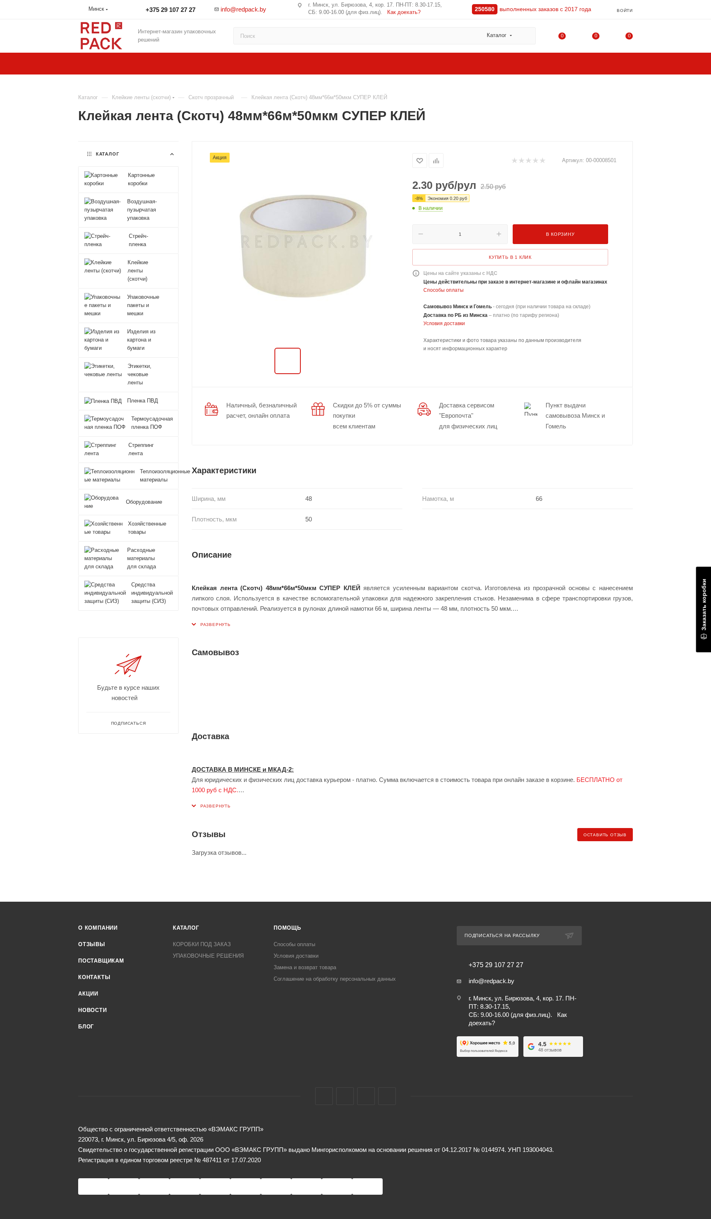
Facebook (324, 1096)
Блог (86, 1027)
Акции (88, 994)
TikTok (387, 1096)
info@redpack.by (243, 9)
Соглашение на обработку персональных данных (335, 979)
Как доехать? (404, 12)
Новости (92, 1010)
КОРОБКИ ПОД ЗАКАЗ (202, 944)
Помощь (287, 928)
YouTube (366, 1096)
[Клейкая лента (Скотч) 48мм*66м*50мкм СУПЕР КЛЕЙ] (302, 245)
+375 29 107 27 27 (169, 9)
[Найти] (526, 35)
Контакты (94, 977)
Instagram (345, 1096)
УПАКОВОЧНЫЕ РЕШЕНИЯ (208, 956)
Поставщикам (101, 961)
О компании (98, 928)
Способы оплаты (443, 290)
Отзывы (91, 944)
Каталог (186, 928)
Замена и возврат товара (305, 967)
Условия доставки (444, 323)
